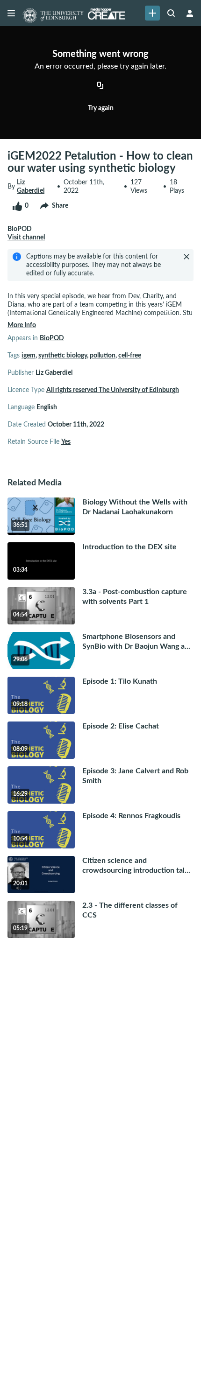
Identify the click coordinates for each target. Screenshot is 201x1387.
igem (29, 355)
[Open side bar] (11, 13)
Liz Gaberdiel (30, 186)
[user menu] (189, 13)
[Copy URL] (100, 86)
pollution (102, 355)
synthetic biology (62, 355)
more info (21, 325)
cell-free (129, 355)
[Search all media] (171, 13)
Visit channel (26, 237)
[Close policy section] (186, 257)
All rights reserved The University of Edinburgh (112, 390)
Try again (101, 108)
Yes (66, 442)
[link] (152, 13)
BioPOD (52, 338)
